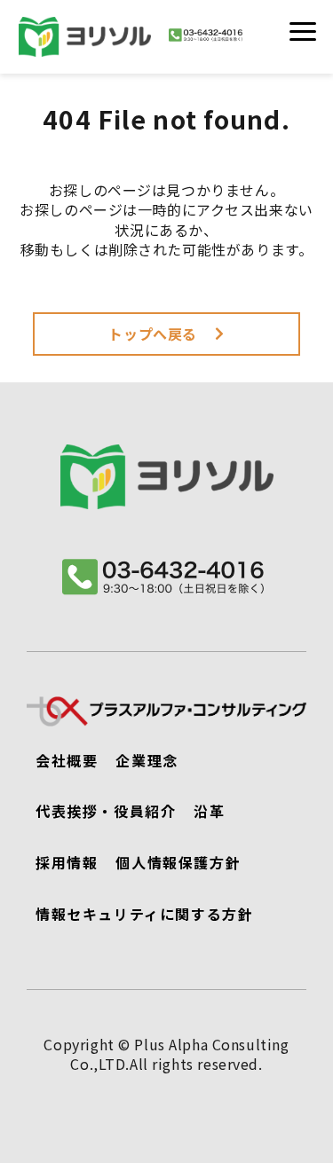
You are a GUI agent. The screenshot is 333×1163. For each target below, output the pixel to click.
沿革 (209, 810)
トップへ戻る (152, 333)
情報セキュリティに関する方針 (144, 913)
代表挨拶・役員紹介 (106, 810)
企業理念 (146, 760)
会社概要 (67, 760)
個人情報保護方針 (178, 862)
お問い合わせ (248, 47)
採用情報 (67, 862)
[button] (302, 31)
